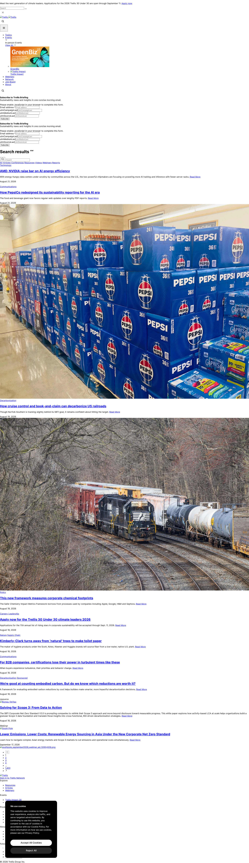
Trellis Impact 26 (13, 799)
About (8, 84)
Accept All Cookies (31, 842)
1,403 (7, 768)
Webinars (9, 76)
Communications (8, 186)
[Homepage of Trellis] (4, 775)
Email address (7, 107)
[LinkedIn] (1, 847)
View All (9, 45)
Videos (38, 162)
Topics (8, 35)
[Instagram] (4, 847)
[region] (31, 829)
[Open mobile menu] (4, 28)
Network (9, 79)
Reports (56, 162)
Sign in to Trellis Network (12, 778)
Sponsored (22, 678)
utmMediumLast (8, 113)
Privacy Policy (32, 833)
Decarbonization (8, 400)
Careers (4, 613)
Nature (3, 635)
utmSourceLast (7, 116)
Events (8, 37)
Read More (195, 176)
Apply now (127, 3)
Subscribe (5, 119)
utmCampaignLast (9, 110)
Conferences (17, 162)
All (1, 162)
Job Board (10, 82)
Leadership (13, 613)
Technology (5, 165)
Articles (7, 162)
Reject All (31, 850)
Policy (3, 592)
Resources (29, 162)
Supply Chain (13, 635)
